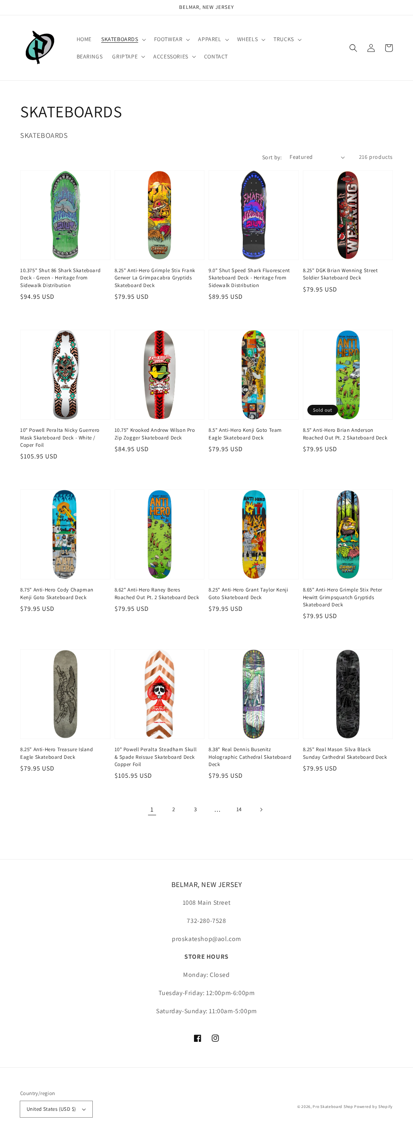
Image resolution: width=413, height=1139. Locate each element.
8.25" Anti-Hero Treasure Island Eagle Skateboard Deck (56, 753)
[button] (122, 39)
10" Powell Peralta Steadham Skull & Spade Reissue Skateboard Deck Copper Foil (156, 756)
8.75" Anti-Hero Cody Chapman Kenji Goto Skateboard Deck (57, 593)
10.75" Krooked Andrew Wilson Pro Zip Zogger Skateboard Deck (155, 434)
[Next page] (261, 809)
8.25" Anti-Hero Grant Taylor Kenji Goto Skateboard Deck (248, 593)
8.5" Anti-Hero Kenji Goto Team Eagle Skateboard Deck (245, 434)
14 (239, 809)
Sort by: (272, 157)
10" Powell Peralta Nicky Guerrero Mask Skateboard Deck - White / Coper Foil (60, 437)
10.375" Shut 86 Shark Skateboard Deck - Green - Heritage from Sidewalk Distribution (60, 277)
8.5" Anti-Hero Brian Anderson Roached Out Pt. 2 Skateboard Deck (345, 434)
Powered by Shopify (373, 1106)
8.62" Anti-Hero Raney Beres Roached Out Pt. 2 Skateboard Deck (157, 593)
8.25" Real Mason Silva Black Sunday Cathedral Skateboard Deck (345, 753)
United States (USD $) (51, 1109)
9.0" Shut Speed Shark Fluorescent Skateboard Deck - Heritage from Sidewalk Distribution (249, 277)
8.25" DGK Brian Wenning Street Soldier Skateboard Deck (340, 274)
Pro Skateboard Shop (333, 1106)
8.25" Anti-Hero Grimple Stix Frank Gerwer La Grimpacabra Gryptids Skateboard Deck (155, 277)
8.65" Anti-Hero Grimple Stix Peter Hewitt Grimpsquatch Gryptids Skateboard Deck (342, 597)
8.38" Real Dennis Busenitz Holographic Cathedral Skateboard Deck (250, 756)
